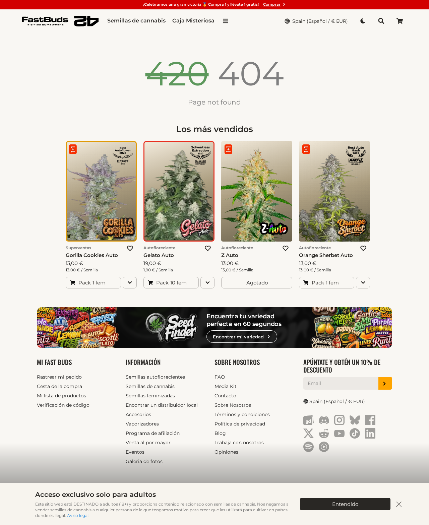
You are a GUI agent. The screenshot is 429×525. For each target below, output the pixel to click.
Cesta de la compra (59, 386)
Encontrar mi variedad (238, 336)
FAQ (219, 377)
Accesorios (138, 414)
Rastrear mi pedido (59, 377)
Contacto (225, 396)
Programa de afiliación (153, 433)
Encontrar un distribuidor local (162, 405)
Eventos (135, 452)
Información (143, 362)
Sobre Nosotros (237, 362)
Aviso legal (77, 515)
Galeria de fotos (144, 461)
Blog (220, 433)
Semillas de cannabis (136, 20)
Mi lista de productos (61, 396)
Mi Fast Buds (54, 362)
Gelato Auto (158, 255)
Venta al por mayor (148, 443)
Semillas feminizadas (150, 396)
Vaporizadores (142, 424)
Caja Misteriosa (193, 20)
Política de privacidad (239, 424)
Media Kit (225, 386)
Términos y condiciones (242, 414)
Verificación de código (63, 405)
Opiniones (226, 452)
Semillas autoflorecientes (155, 377)
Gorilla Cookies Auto (92, 255)
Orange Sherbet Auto (326, 255)
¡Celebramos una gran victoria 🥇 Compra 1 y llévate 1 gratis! (212, 4)
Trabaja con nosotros (239, 443)
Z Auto (229, 255)
